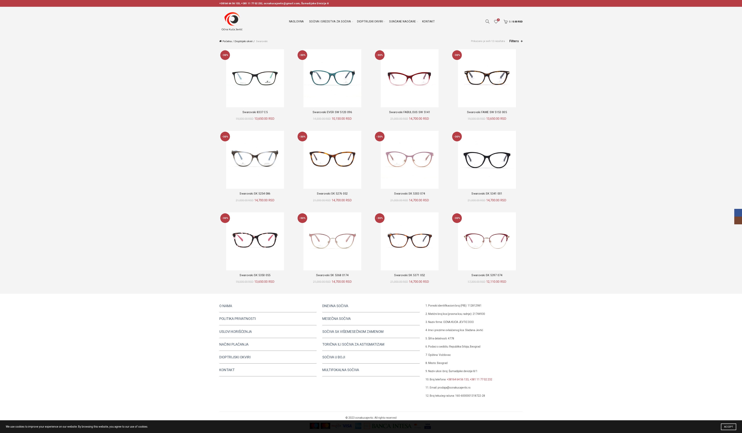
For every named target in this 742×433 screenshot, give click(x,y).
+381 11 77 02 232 (251, 3)
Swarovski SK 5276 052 (332, 193)
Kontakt (428, 21)
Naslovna (296, 21)
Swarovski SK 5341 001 (486, 193)
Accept (728, 426)
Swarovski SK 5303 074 (409, 193)
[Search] (487, 21)
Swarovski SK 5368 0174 (332, 275)
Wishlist (498, 20)
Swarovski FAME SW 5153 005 (487, 112)
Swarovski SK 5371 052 (409, 275)
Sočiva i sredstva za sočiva (330, 21)
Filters (514, 41)
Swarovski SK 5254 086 (255, 193)
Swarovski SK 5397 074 (486, 275)
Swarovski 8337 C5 (255, 112)
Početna (227, 41)
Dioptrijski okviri (370, 21)
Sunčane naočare (402, 21)
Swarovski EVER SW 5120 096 (332, 112)
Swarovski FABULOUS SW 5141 (409, 112)
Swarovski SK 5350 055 (255, 275)
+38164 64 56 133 (229, 3)
